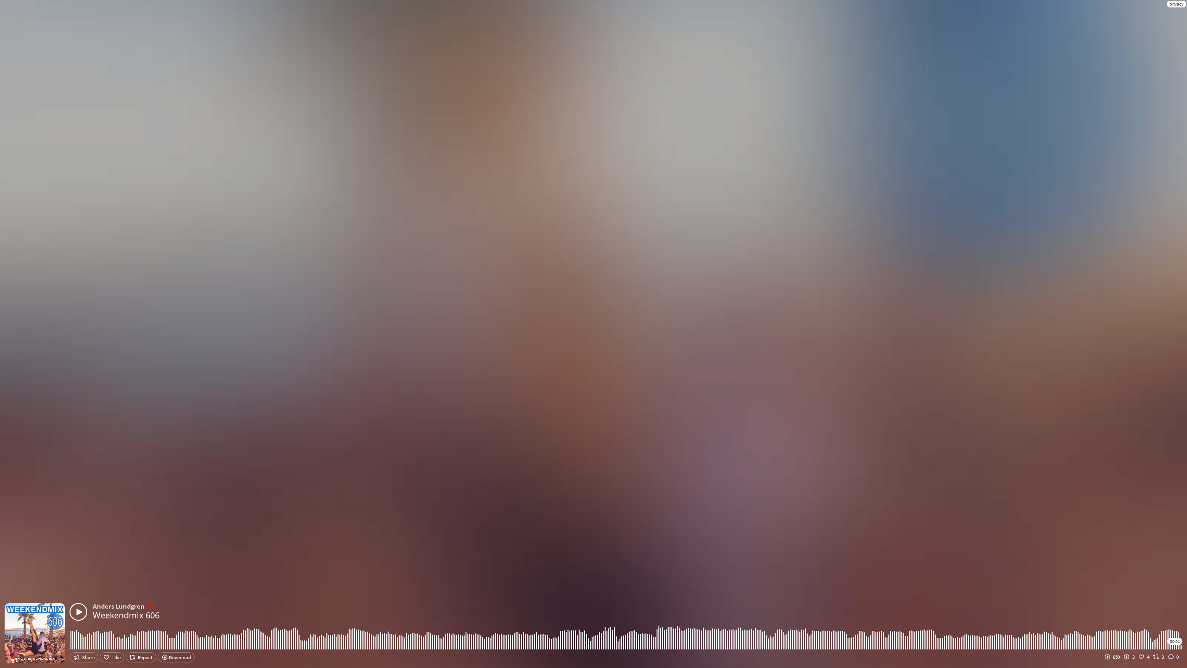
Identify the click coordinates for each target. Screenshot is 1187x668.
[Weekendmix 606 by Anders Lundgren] (78, 612)
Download (179, 657)
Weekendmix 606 (126, 615)
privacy (1176, 4)
